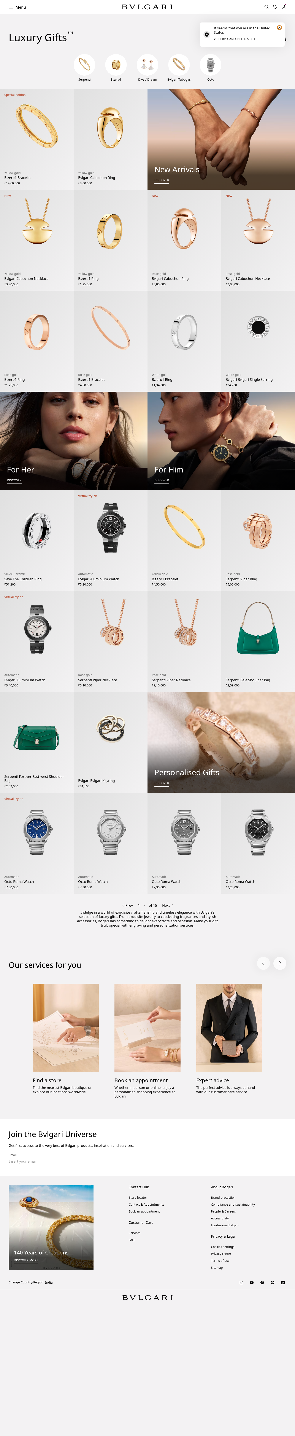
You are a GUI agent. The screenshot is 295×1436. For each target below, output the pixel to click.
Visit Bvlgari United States (235, 39)
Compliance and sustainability (233, 1204)
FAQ (132, 1240)
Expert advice (212, 1080)
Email (13, 1155)
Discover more (26, 1260)
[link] (275, 7)
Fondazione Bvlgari (225, 1225)
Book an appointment (141, 1080)
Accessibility (220, 1218)
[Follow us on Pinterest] (272, 1282)
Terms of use (220, 1261)
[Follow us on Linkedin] (282, 1282)
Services (135, 1233)
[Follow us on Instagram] (241, 1282)
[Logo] (147, 7)
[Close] (279, 27)
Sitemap (217, 1267)
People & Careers (223, 1211)
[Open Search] (266, 7)
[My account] (283, 7)
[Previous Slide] (263, 963)
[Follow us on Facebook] (262, 1282)
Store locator (138, 1197)
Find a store (47, 1080)
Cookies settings (223, 1247)
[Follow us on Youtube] (251, 1282)
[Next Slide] (279, 963)
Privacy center (221, 1254)
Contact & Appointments (146, 1204)
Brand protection (223, 1197)
